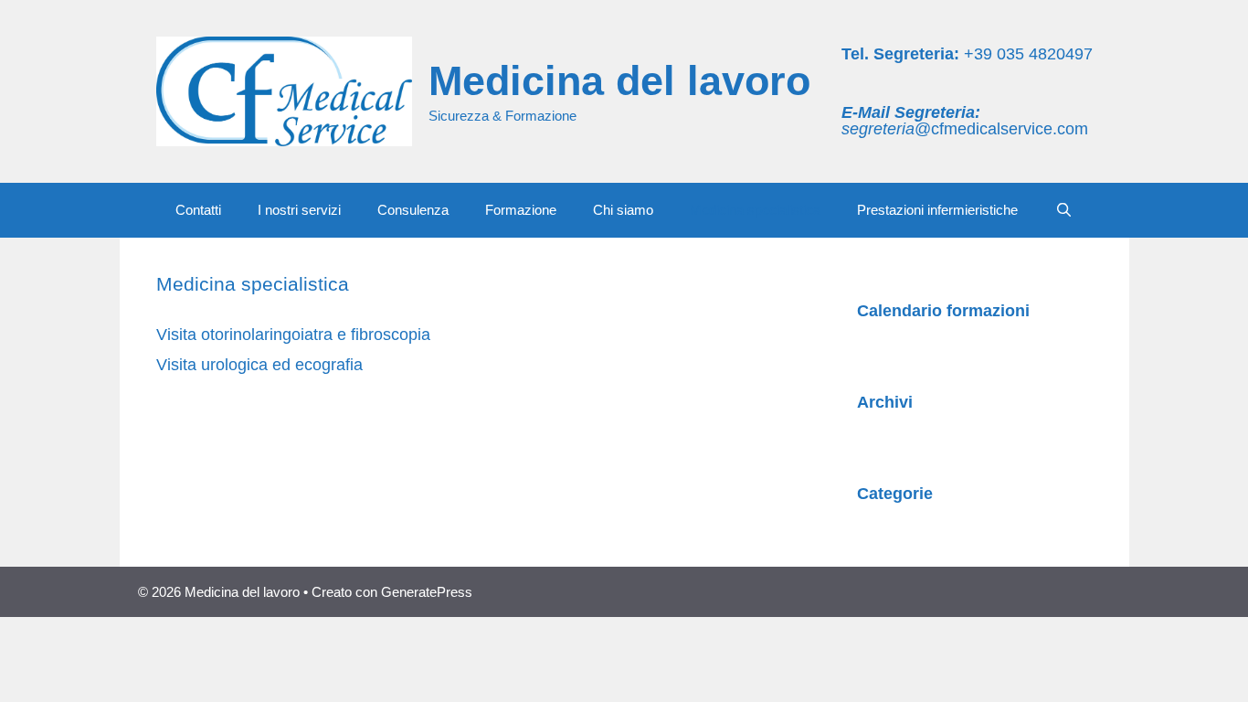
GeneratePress (426, 592)
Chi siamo (623, 210)
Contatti (198, 210)
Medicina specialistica (755, 210)
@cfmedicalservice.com (964, 129)
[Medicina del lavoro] (284, 90)
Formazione (520, 210)
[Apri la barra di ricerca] (1063, 210)
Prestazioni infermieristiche (937, 210)
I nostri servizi (299, 210)
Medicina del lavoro (619, 81)
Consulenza (413, 210)
